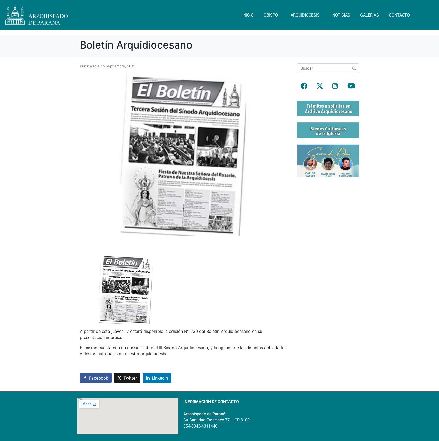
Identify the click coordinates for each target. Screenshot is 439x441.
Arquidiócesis (305, 15)
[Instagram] (335, 86)
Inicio (248, 15)
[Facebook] (304, 86)
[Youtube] (350, 86)
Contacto (399, 15)
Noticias (341, 15)
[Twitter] (319, 86)
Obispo (271, 15)
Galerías (369, 15)
